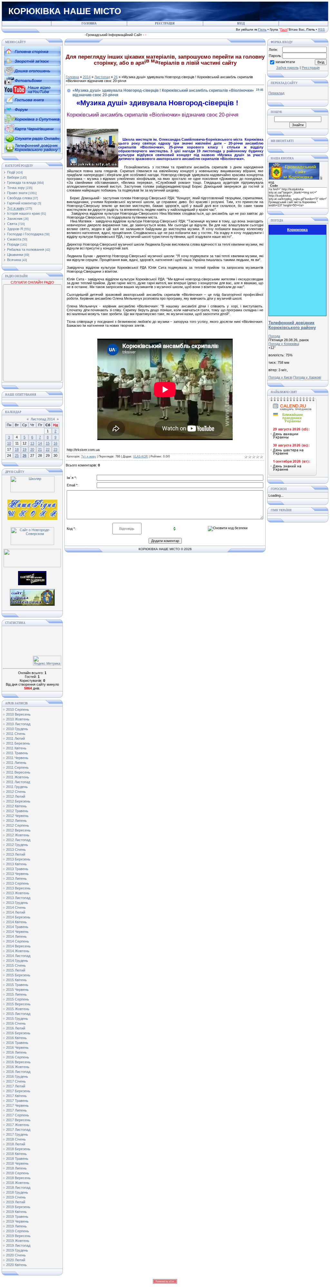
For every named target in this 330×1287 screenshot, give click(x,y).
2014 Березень (18, 917)
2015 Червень (17, 989)
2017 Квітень (16, 1096)
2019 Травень (17, 1216)
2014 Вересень (18, 946)
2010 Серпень (17, 709)
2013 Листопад (18, 898)
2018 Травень (17, 1158)
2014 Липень (16, 936)
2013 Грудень (17, 903)
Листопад (102, 77)
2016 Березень (18, 1033)
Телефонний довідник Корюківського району (292, 325)
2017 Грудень (17, 1134)
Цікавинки (15, 255)
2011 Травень (17, 753)
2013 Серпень (17, 883)
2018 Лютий (15, 1144)
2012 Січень (16, 792)
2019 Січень (16, 1197)
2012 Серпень (17, 825)
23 (55, 449)
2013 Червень (17, 874)
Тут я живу (15, 208)
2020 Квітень (16, 1265)
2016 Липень (16, 1052)
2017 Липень (16, 1110)
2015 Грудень (17, 1018)
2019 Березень (18, 1207)
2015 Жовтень (17, 1009)
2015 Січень (16, 965)
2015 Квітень (16, 980)
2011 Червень (17, 758)
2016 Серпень (17, 1057)
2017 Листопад (18, 1130)
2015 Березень (18, 975)
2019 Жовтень (17, 1241)
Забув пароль (287, 68)
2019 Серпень (17, 1231)
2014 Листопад (18, 956)
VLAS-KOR (140, 456)
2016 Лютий (15, 1028)
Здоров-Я (15, 229)
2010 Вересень (18, 714)
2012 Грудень (17, 845)
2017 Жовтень (17, 1125)
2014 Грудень (17, 961)
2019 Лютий (15, 1202)
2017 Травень (17, 1101)
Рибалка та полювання (25, 249)
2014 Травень (17, 927)
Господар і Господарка (25, 234)
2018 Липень (16, 1168)
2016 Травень (17, 1043)
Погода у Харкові (307, 377)
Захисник (15, 219)
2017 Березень (18, 1091)
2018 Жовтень (17, 1183)
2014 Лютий (15, 912)
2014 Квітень (16, 922)
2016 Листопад (18, 1072)
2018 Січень (16, 1139)
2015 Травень (17, 985)
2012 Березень (18, 801)
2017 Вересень (18, 1120)
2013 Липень (16, 878)
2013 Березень (18, 859)
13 (32, 443)
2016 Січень (16, 1023)
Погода (274, 336)
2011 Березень (18, 743)
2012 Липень (16, 820)
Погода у (283, 344)
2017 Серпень (17, 1115)
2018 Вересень (18, 1178)
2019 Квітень (16, 1212)
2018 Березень (18, 1149)
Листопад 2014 (43, 419)
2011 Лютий (15, 738)
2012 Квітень (16, 806)
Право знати (17, 193)
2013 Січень (16, 849)
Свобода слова (19, 198)
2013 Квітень (16, 864)
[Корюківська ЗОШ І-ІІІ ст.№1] (32, 509)
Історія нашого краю (23, 213)
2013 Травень (17, 869)
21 (40, 449)
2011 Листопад (18, 782)
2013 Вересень (18, 888)
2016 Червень (17, 1047)
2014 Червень (17, 932)
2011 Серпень (17, 767)
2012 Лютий (15, 796)
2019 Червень (17, 1221)
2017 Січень (16, 1081)
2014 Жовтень (17, 951)
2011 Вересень (18, 772)
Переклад (276, 93)
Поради (13, 244)
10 (9, 443)
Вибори (13, 177)
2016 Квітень (16, 1038)
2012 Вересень (18, 830)
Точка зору (16, 188)
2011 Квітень (16, 748)
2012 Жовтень (17, 835)
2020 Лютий (15, 1260)
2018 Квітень (16, 1154)
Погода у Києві (280, 377)
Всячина (14, 260)
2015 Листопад (18, 1014)
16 (55, 443)
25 (17, 455)
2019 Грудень (17, 1250)
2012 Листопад (18, 840)
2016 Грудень (17, 1076)
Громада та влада (21, 182)
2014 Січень (16, 907)
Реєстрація (311, 68)
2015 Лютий (15, 970)
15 (48, 443)
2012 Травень (17, 811)
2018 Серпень (17, 1173)
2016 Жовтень (17, 1067)
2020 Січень (16, 1255)
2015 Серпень (17, 999)
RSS (321, 29)
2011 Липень (16, 763)
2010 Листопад (18, 724)
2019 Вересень (18, 1236)
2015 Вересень (18, 1004)
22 (48, 449)
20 (32, 449)
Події (11, 172)
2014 (87, 77)
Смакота (14, 239)
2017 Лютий (15, 1086)
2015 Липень (16, 994)
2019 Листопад (18, 1245)
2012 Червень (17, 816)
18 (17, 449)
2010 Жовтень (17, 719)
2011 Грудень (17, 787)
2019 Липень (16, 1226)
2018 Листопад (18, 1187)
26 (24, 455)
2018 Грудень (17, 1192)
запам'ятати (285, 62)
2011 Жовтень (17, 777)
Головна (72, 77)
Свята (12, 224)
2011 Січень (15, 734)
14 (40, 443)
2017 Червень (17, 1105)
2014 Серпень (17, 941)
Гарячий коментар (22, 203)
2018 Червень (17, 1163)
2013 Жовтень (17, 893)
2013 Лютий (15, 854)
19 (24, 449)
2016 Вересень (18, 1062)
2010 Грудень (17, 729)
